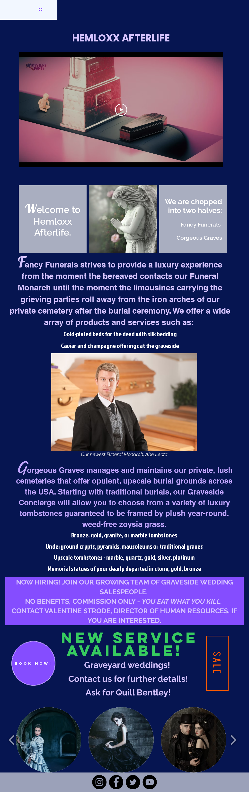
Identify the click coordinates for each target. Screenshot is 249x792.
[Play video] (121, 110)
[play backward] (11, 740)
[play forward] (233, 740)
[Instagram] (99, 782)
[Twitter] (133, 782)
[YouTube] (149, 782)
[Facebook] (116, 782)
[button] (48, 739)
